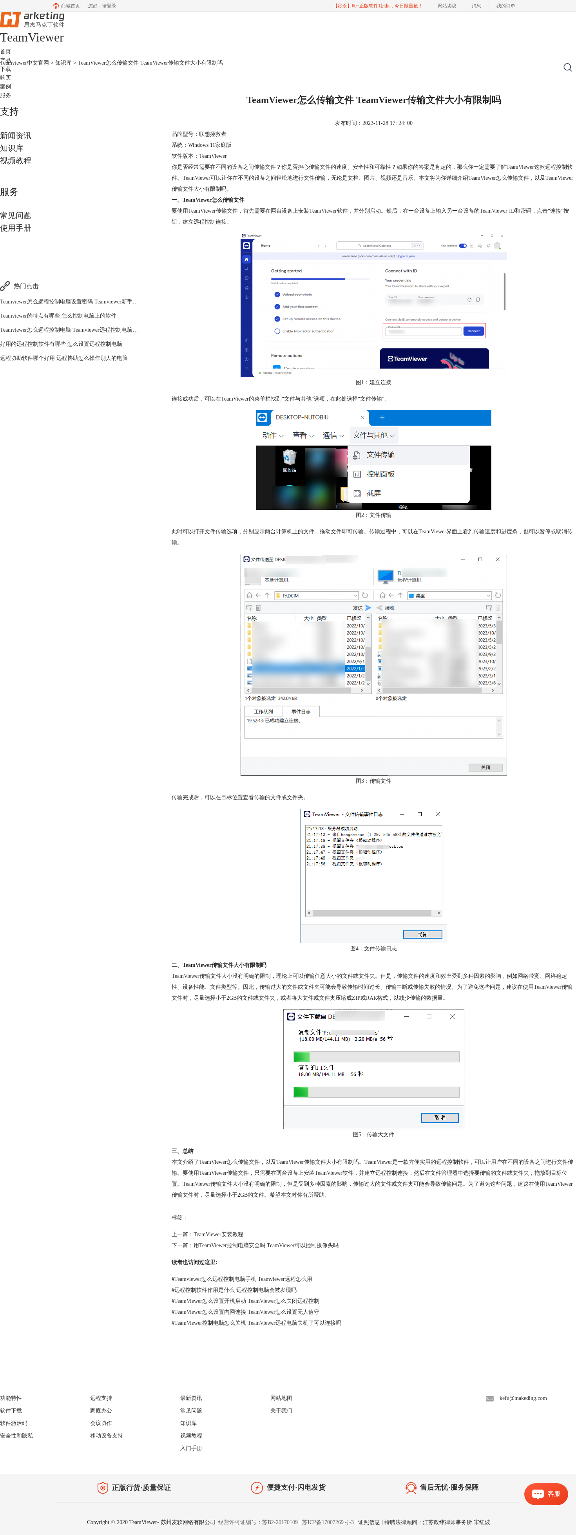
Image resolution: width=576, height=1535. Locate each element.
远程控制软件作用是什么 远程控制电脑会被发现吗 (234, 1290)
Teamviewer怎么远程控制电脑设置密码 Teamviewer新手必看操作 (77, 302)
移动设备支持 (106, 1436)
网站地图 (281, 1398)
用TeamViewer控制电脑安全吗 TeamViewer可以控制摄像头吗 (266, 1245)
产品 (5, 60)
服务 (5, 95)
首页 (5, 51)
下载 (5, 69)
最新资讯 (191, 1398)
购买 (5, 78)
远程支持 (101, 1398)
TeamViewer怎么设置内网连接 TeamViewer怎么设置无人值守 (245, 1312)
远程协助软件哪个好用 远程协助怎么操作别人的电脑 (64, 358)
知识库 (12, 148)
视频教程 (15, 160)
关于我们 (281, 1411)
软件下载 (11, 1411)
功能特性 (11, 1398)
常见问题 (15, 215)
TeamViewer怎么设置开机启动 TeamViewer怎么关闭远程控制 (245, 1301)
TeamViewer (323, 211)
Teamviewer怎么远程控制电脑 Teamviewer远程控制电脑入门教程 (77, 330)
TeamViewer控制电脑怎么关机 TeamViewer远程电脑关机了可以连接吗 (256, 1323)
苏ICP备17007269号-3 (328, 1522)
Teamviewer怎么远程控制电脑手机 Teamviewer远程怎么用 (242, 1279)
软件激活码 (13, 1423)
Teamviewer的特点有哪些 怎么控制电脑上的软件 (58, 316)
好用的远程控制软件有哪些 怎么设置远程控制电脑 (61, 344)
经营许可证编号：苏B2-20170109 (258, 1522)
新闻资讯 (15, 135)
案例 (5, 87)
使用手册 (15, 228)
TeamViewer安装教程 (218, 1234)
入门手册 (191, 1448)
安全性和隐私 (16, 1436)
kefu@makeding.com (523, 1398)
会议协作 (101, 1423)
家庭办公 (101, 1411)
